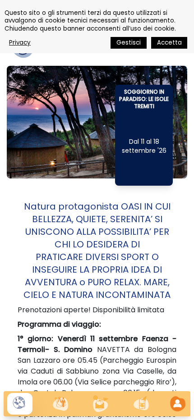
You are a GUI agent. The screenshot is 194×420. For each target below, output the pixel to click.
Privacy (20, 42)
